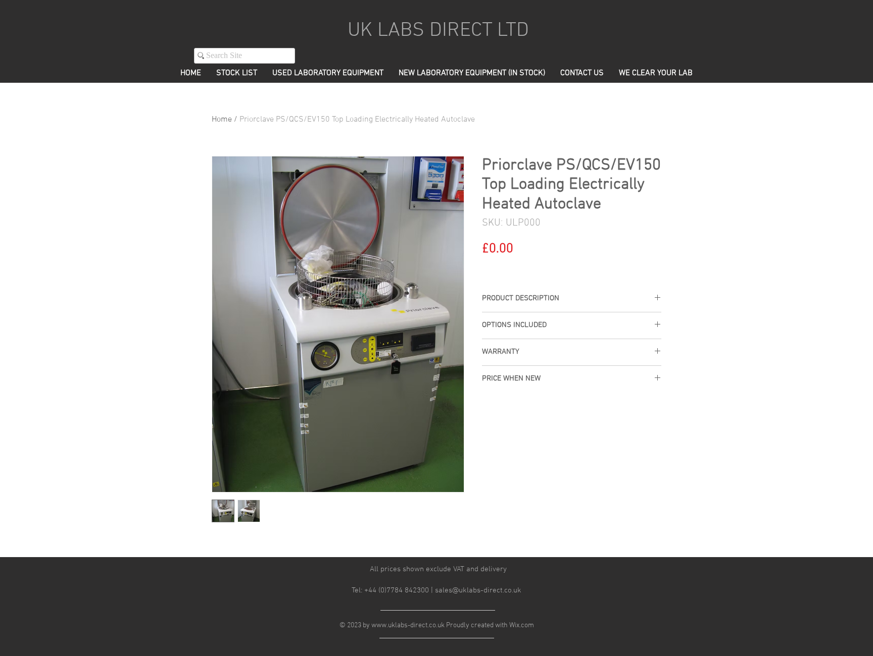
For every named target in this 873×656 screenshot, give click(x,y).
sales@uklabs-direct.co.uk (478, 590)
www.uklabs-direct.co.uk (408, 625)
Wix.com (521, 625)
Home (222, 120)
